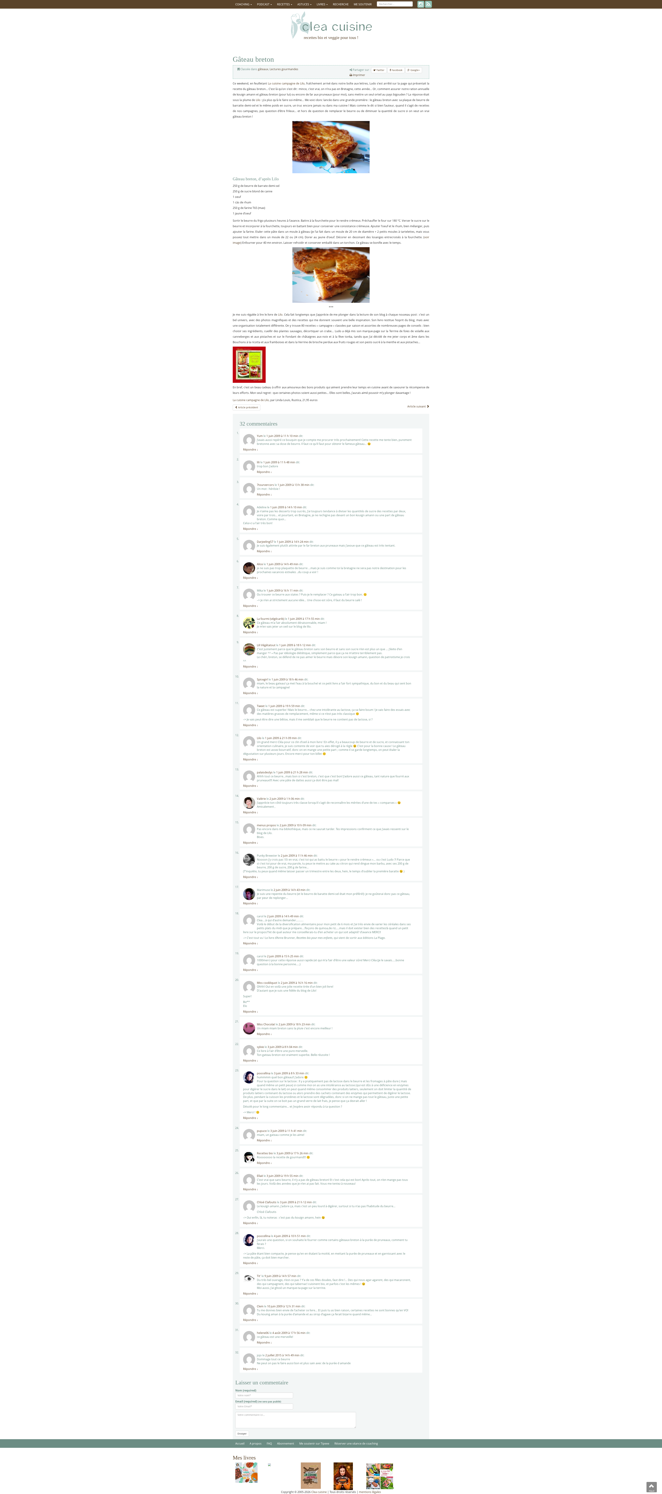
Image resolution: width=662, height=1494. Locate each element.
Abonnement (285, 1443)
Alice (260, 564)
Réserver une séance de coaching (356, 1443)
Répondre (250, 449)
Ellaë (260, 1176)
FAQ (269, 1443)
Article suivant (417, 406)
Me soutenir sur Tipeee (314, 1443)
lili (258, 462)
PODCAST (263, 4)
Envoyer (242, 1433)
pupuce (262, 1131)
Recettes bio (265, 1153)
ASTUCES (303, 4)
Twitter (380, 70)
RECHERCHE (341, 4)
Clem (260, 1306)
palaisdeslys (265, 772)
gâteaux (263, 69)
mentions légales (370, 1492)
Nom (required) (245, 1390)
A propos (256, 1443)
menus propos (266, 825)
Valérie (261, 799)
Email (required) (258, 1401)
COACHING (242, 4)
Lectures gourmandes (284, 69)
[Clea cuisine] (331, 25)
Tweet (261, 706)
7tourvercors (265, 485)
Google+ (415, 70)
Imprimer (358, 75)
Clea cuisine (319, 1492)
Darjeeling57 (265, 542)
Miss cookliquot (267, 983)
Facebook (396, 70)
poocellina (263, 1073)
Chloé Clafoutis (266, 1202)
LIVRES (321, 4)
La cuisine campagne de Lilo (286, 83)
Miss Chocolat (266, 1024)
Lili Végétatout (266, 645)
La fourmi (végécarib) (270, 619)
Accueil (239, 1443)
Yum (260, 436)
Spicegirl (262, 679)
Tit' (259, 1276)
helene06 (263, 1333)
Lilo (258, 100)
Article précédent (247, 407)
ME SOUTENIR (363, 4)
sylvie (260, 1047)
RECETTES (283, 4)
